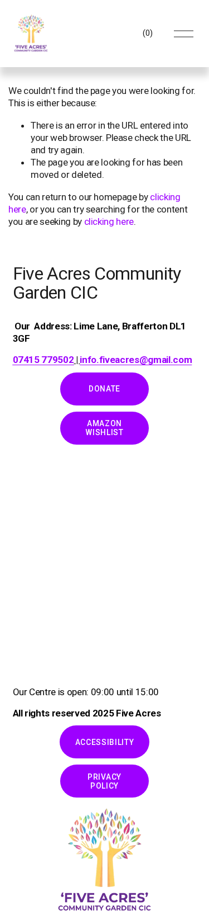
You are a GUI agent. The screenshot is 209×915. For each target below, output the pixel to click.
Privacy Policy (104, 781)
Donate (104, 388)
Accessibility (104, 742)
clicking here (109, 221)
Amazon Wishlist (104, 428)
